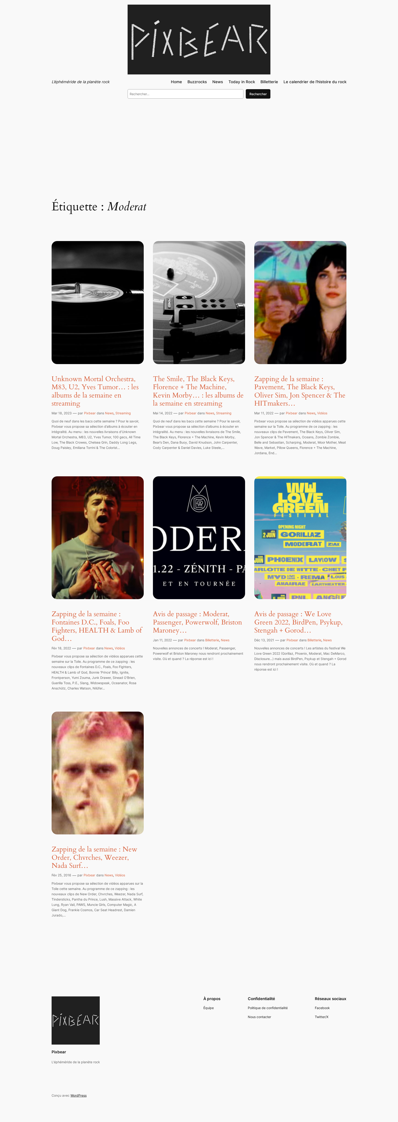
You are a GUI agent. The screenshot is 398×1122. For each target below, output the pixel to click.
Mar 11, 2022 (263, 413)
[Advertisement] (199, 140)
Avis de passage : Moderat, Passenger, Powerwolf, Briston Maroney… (197, 622)
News (109, 413)
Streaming (123, 413)
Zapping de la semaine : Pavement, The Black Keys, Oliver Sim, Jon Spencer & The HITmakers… (299, 391)
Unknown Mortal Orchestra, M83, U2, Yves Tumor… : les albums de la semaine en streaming (95, 391)
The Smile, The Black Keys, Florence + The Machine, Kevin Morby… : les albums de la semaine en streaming (198, 391)
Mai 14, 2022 (162, 413)
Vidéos (322, 413)
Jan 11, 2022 (162, 640)
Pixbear (90, 413)
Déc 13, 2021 (264, 640)
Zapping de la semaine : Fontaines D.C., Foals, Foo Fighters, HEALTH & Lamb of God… (97, 626)
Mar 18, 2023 (62, 413)
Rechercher (258, 94)
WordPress (78, 1095)
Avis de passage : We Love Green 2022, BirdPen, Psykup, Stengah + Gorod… (298, 622)
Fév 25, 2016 (61, 875)
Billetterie (212, 640)
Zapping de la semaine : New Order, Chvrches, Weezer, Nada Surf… (94, 857)
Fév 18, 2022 (61, 648)
